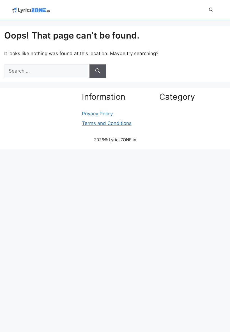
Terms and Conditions (107, 123)
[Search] (97, 71)
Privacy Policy (97, 113)
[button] (211, 9)
